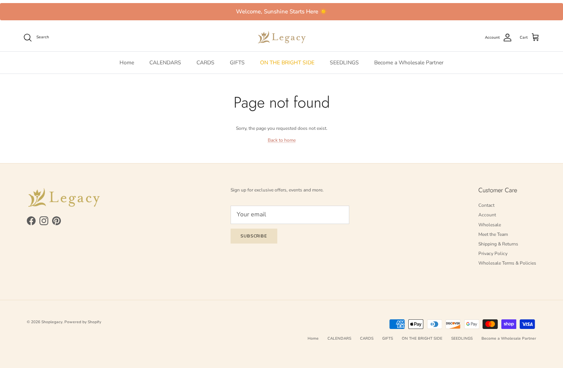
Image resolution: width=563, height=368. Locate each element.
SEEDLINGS (344, 62)
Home (126, 62)
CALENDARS (165, 62)
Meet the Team (493, 234)
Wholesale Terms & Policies (507, 263)
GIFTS (237, 62)
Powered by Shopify (82, 322)
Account (487, 215)
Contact (486, 205)
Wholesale (489, 225)
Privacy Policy (492, 253)
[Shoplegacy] (282, 37)
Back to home (282, 140)
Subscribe (254, 236)
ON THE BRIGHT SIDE (287, 62)
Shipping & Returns (498, 244)
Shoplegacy (51, 322)
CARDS (205, 62)
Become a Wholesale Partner (409, 62)
